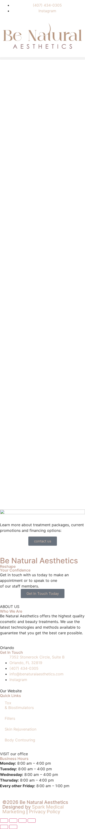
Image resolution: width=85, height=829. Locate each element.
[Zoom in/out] (4, 820)
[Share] (22, 820)
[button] (42, 58)
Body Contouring (20, 740)
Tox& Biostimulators (19, 705)
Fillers (10, 718)
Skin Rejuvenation (20, 729)
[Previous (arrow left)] (4, 827)
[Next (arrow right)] (13, 827)
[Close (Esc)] (32, 820)
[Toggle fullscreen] (13, 820)
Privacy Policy (44, 811)
